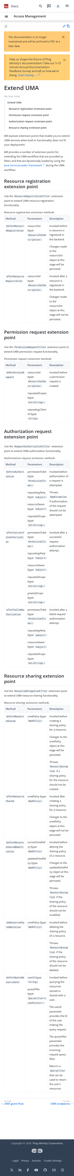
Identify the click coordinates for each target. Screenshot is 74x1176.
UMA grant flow (14, 1103)
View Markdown (68, 26)
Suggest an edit (64, 26)
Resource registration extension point (30, 108)
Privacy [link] (25, 1160)
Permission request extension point (29, 115)
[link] (6, 6)
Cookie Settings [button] (53, 1160)
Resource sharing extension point (28, 127)
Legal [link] (15, 1160)
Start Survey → (27, 75)
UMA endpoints (60, 1103)
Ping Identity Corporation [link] (48, 1143)
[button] (58, 6)
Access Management (30, 16)
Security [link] (36, 1160)
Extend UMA (14, 102)
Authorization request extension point (30, 121)
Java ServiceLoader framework (23, 165)
